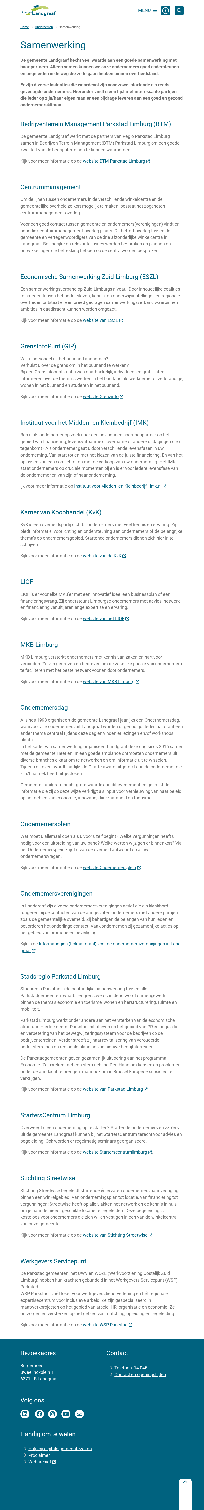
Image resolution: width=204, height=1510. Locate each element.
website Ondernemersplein (109, 867)
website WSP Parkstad (105, 1324)
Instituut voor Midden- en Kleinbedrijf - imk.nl (118, 486)
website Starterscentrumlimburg (115, 1152)
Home (24, 27)
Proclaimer (39, 1455)
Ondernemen (44, 27)
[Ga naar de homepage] (39, 11)
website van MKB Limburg (109, 681)
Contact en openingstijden (140, 1374)
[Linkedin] (24, 1414)
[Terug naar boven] (185, 1494)
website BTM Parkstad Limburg (114, 161)
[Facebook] (39, 1414)
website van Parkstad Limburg (113, 1089)
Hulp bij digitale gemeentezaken (60, 1448)
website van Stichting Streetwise (115, 1235)
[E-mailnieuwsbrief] (79, 1414)
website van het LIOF (103, 618)
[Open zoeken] (179, 10)
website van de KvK (102, 555)
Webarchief (39, 1461)
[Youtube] (65, 1414)
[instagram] (52, 1414)
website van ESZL (100, 320)
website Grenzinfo (101, 396)
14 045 (140, 1367)
